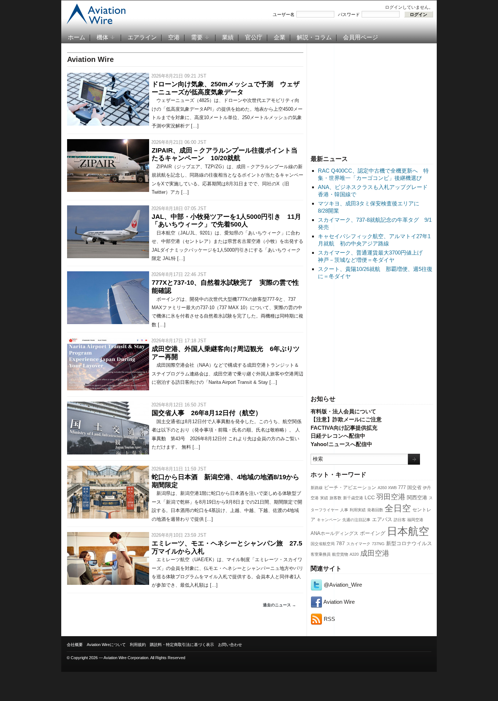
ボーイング (372, 533)
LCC (370, 497)
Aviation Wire (338, 602)
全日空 (398, 508)
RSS (328, 619)
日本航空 (408, 531)
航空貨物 (340, 554)
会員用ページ (360, 37)
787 (340, 543)
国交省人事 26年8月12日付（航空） (207, 413)
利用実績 (358, 510)
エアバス (382, 519)
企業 (279, 37)
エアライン (142, 37)
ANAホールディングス (334, 533)
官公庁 (253, 37)
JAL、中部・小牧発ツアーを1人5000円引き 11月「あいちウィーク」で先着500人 (226, 220)
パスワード (349, 14)
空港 (174, 37)
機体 (102, 37)
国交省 (414, 487)
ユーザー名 (284, 14)
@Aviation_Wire (342, 585)
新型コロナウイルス (409, 543)
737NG (378, 543)
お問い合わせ (230, 644)
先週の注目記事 (356, 519)
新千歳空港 (353, 498)
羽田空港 (390, 497)
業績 (228, 37)
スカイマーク (358, 543)
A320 (354, 554)
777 (402, 487)
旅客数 (336, 498)
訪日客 (400, 519)
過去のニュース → (279, 605)
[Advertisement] (372, 98)
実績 (324, 498)
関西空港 (417, 497)
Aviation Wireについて (106, 644)
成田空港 (374, 553)
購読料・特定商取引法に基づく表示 (182, 644)
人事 (344, 510)
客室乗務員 (321, 554)
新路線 (317, 487)
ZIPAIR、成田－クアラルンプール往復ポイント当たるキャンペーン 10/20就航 (224, 154)
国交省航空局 (323, 543)
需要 (197, 37)
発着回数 (375, 510)
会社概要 (75, 644)
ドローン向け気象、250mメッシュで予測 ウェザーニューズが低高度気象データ (226, 88)
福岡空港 (415, 519)
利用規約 (138, 644)
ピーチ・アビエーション (350, 487)
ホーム (76, 37)
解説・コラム (314, 37)
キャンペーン (329, 519)
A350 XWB (387, 487)
